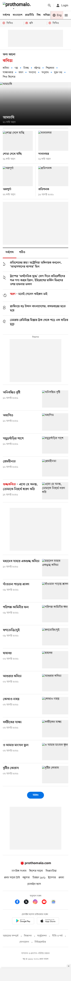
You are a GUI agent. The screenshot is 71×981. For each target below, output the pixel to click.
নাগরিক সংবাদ (19, 871)
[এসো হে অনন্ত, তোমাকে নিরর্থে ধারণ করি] (55, 490)
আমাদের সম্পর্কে (10, 936)
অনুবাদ (45, 72)
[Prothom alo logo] (35, 864)
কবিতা (6, 68)
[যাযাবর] (55, 659)
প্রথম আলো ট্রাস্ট (12, 878)
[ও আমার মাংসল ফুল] (55, 751)
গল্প (16, 68)
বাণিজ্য (46, 15)
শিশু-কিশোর (9, 77)
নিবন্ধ (26, 68)
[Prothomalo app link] (23, 921)
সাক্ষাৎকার (8, 72)
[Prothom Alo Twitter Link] (27, 902)
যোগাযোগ (24, 942)
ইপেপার (52, 878)
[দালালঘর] (53, 141)
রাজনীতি (29, 15)
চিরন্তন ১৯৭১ (39, 878)
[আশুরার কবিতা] (55, 682)
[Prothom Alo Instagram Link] (36, 902)
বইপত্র (37, 68)
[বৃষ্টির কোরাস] (55, 774)
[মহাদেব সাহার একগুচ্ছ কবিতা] (55, 567)
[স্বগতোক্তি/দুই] (55, 636)
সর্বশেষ (6, 15)
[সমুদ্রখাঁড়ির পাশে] (55, 445)
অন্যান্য (32, 72)
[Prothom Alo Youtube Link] (45, 902)
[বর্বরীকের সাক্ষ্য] (55, 728)
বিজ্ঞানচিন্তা (51, 871)
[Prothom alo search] (49, 5)
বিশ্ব (38, 15)
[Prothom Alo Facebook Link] (18, 902)
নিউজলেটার (40, 942)
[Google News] (53, 902)
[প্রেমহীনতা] (55, 468)
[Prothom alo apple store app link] (48, 921)
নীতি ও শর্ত (57, 936)
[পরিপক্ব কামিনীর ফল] (55, 613)
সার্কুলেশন (42, 936)
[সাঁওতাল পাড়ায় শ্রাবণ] (55, 590)
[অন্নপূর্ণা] (18, 176)
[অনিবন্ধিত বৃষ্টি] (55, 399)
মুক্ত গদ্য (58, 72)
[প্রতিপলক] (53, 176)
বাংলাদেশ (17, 15)
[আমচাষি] (35, 103)
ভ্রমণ (21, 72)
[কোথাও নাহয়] (55, 705)
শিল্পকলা (50, 68)
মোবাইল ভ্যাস (34, 884)
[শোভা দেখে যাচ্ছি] (18, 141)
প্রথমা (61, 878)
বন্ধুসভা (26, 878)
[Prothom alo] (17, 5)
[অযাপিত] (55, 422)
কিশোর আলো (36, 871)
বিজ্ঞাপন (28, 936)
